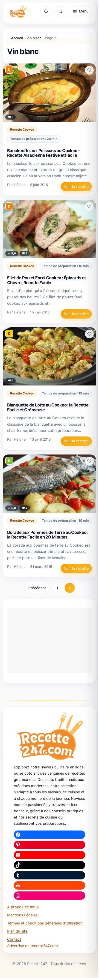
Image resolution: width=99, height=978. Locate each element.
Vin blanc (33, 38)
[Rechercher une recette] (60, 11)
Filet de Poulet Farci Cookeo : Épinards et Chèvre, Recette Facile (46, 280)
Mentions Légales (22, 915)
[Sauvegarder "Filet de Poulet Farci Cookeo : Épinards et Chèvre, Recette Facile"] (89, 206)
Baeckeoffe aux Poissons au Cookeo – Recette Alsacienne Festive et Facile (43, 153)
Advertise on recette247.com (32, 945)
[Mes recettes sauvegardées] (46, 11)
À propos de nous (22, 907)
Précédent (37, 588)
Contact (14, 939)
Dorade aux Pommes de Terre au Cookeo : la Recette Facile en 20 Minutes (47, 535)
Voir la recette (76, 186)
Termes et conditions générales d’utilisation (44, 923)
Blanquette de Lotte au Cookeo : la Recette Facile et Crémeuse (48, 407)
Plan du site (17, 931)
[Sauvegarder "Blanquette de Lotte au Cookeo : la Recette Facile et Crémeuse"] (89, 334)
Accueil (17, 38)
